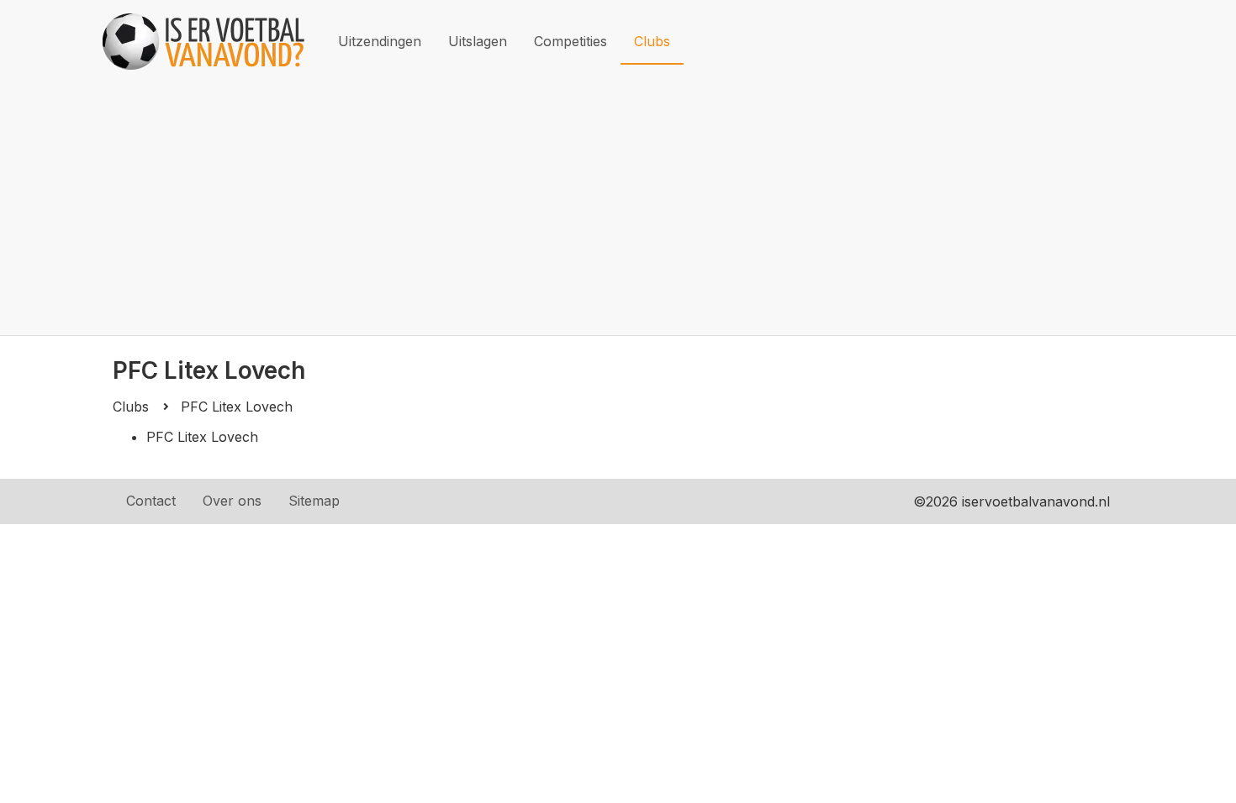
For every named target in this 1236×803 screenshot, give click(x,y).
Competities (570, 41)
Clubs (652, 41)
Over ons (232, 500)
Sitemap (314, 500)
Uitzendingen (379, 41)
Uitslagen (477, 41)
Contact (151, 500)
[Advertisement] (618, 209)
